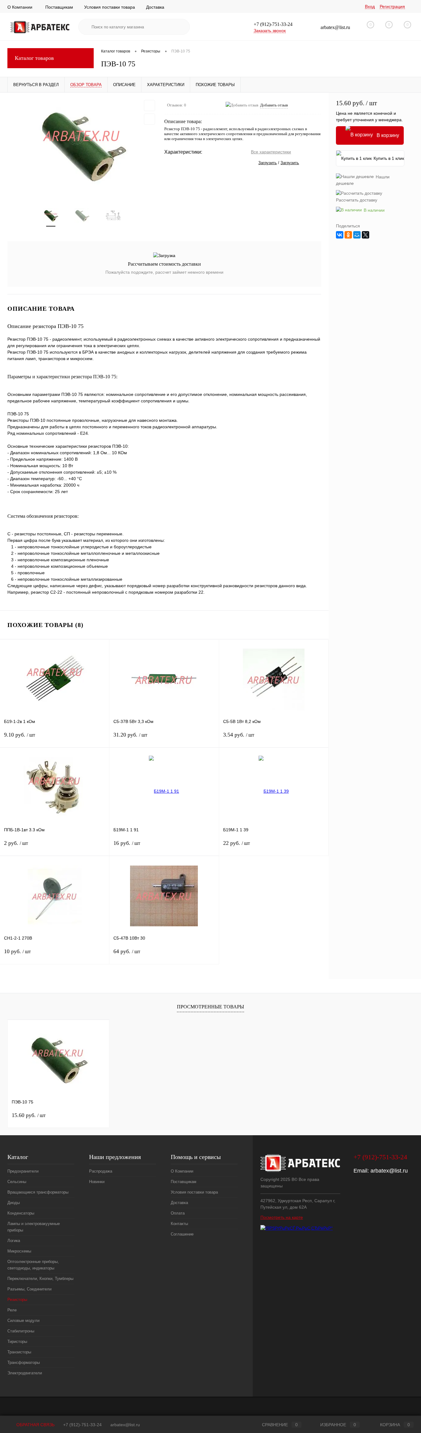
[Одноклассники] (348, 235)
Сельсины (16, 1181)
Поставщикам (59, 7)
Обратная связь (35, 1424)
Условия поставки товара (109, 7)
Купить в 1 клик (389, 158)
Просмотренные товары (210, 1006)
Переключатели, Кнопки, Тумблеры (40, 1278)
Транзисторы (19, 1352)
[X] (365, 235)
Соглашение (182, 1234)
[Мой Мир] (357, 235)
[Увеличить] (82, 146)
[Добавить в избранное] (149, 105)
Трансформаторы (23, 1362)
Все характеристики (271, 151)
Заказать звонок (270, 30)
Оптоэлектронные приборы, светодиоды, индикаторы (33, 1264)
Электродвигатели (24, 1373)
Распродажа (100, 1171)
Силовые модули (23, 1320)
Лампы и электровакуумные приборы (33, 1226)
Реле (12, 1310)
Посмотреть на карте (281, 1217)
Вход (370, 6)
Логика (13, 1240)
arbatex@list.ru (389, 1171)
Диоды (13, 1202)
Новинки (96, 1181)
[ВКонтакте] (339, 235)
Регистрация (392, 6)
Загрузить (267, 162)
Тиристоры (17, 1341)
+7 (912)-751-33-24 (82, 1424)
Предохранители (23, 1171)
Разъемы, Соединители (29, 1289)
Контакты (179, 1223)
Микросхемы (19, 1251)
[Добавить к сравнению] (149, 119)
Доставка (155, 7)
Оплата (178, 1213)
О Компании (19, 7)
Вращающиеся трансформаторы (37, 1192)
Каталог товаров (34, 58)
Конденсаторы (20, 1213)
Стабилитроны (20, 1331)
